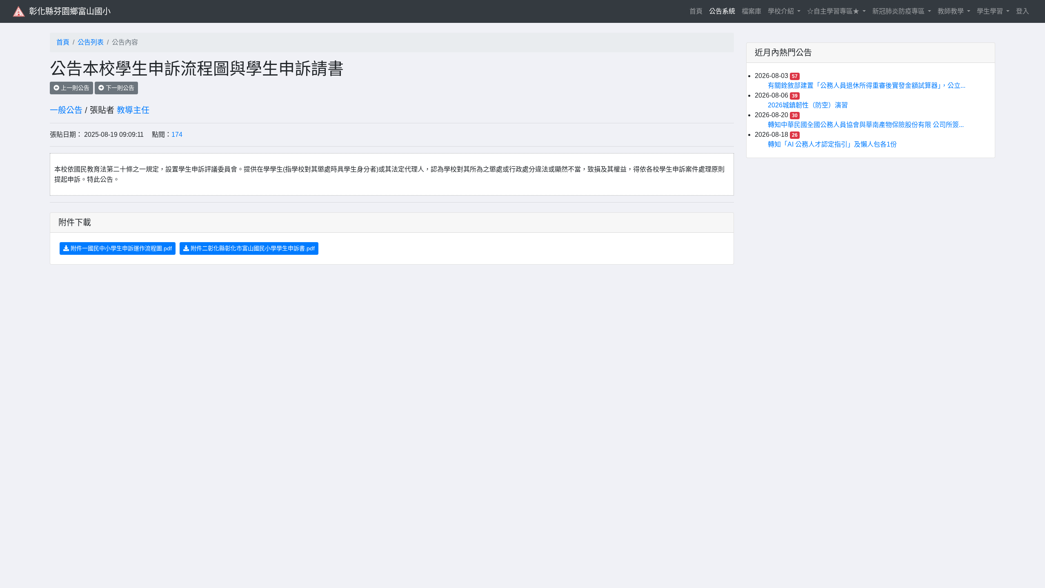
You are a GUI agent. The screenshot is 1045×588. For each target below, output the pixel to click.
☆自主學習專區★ (834, 11)
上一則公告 (74, 88)
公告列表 (91, 42)
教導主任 (133, 110)
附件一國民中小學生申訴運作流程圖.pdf (120, 248)
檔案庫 (751, 11)
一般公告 (66, 110)
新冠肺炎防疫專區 (899, 11)
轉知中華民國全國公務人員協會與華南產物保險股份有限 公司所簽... (866, 124)
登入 (1022, 11)
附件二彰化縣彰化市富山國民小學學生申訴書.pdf (252, 248)
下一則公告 (119, 88)
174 (176, 134)
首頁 (697, 11)
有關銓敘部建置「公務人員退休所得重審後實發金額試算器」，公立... (866, 85)
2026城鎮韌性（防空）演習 (808, 105)
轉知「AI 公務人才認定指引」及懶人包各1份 (832, 144)
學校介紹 (782, 11)
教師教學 (951, 11)
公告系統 (722, 11)
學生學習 (991, 11)
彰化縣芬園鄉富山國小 (70, 11)
